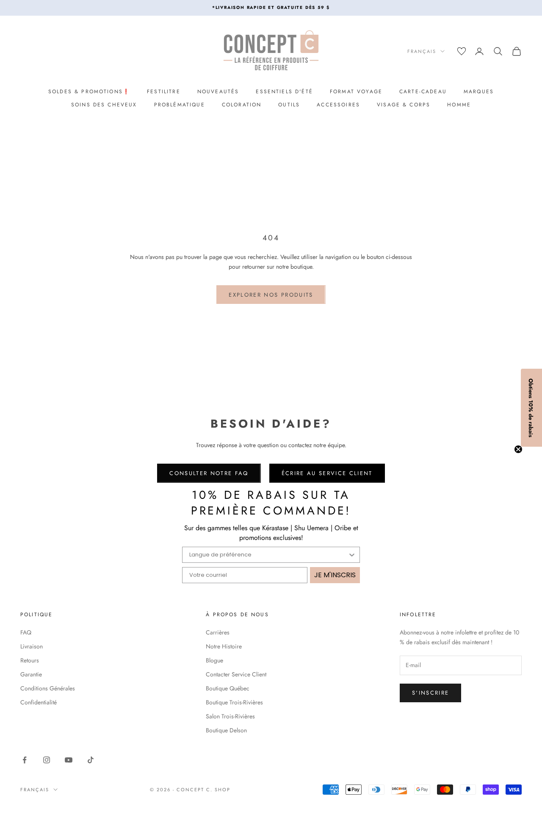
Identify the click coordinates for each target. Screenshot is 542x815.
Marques (479, 91)
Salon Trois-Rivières (230, 716)
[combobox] (268, 554)
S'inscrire (430, 693)
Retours (29, 660)
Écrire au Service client (327, 473)
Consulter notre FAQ (208, 473)
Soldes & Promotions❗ (89, 91)
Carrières (218, 632)
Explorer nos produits (271, 295)
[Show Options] (352, 554)
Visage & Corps (403, 104)
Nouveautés (218, 91)
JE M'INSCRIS (335, 575)
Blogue (214, 660)
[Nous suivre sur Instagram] (46, 760)
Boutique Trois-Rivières (234, 702)
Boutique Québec (227, 688)
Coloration (242, 104)
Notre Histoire (224, 646)
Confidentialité (38, 702)
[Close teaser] (518, 449)
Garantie (31, 674)
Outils (289, 104)
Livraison (31, 646)
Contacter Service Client (236, 674)
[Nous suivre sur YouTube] (68, 760)
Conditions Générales (47, 688)
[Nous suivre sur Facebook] (24, 760)
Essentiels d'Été (284, 91)
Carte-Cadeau (423, 91)
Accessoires (338, 104)
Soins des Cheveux (104, 104)
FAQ (25, 632)
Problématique (179, 104)
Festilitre (163, 91)
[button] (531, 408)
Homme (459, 104)
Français (421, 51)
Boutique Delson (226, 730)
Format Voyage (356, 91)
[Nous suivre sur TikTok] (90, 760)
